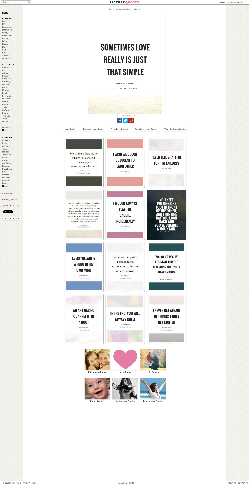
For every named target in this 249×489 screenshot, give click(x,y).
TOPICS (222, 2)
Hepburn (6, 166)
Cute (4, 53)
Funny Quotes (97, 401)
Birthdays (6, 81)
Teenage (6, 116)
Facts (4, 87)
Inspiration (7, 27)
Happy (5, 44)
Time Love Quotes (119, 129)
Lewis (5, 172)
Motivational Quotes (125, 401)
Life (4, 24)
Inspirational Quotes (153, 401)
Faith (4, 41)
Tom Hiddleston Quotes (175, 129)
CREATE (240, 2)
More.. (5, 130)
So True (5, 110)
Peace (5, 104)
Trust (4, 119)
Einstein (6, 140)
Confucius (7, 163)
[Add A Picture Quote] (12, 218)
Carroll (5, 160)
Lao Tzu (5, 180)
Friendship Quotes (97, 372)
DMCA (34, 483)
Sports (5, 113)
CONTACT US (243, 483)
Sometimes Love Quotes (146, 129)
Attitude (5, 73)
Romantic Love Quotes (93, 129)
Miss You (6, 99)
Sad (4, 50)
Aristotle (6, 146)
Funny (5, 33)
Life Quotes (153, 372)
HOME (5, 13)
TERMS (18, 483)
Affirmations (7, 193)
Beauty (5, 76)
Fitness (5, 90)
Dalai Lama (7, 169)
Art (3, 70)
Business (6, 79)
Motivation (7, 30)
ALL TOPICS (8, 64)
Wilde (4, 157)
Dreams (5, 84)
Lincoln (5, 175)
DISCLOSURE (8, 483)
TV (3, 124)
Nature (5, 101)
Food (4, 93)
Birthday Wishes (9, 199)
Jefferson (6, 155)
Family (5, 38)
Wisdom (6, 58)
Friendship (7, 35)
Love (4, 21)
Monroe (5, 152)
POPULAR (7, 18)
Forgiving (6, 96)
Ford (4, 183)
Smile (4, 107)
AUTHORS (231, 2)
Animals (6, 67)
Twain (5, 149)
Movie (5, 121)
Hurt (4, 47)
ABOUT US (232, 483)
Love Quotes (70, 129)
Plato (4, 143)
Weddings (6, 127)
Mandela (6, 177)
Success (6, 55)
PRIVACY (26, 483)
